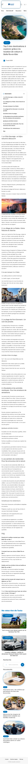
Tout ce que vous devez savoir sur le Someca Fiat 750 (14, 631)
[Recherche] (21, 4)
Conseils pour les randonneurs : (11, 128)
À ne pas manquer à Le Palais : (11, 106)
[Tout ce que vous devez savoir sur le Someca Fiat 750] (14, 621)
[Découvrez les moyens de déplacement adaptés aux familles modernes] (14, 703)
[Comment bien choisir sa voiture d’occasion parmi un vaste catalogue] (14, 727)
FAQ (4, 131)
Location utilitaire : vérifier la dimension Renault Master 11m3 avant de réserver (14, 654)
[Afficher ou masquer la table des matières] (18, 94)
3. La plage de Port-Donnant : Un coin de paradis (13, 109)
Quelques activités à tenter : (10, 121)
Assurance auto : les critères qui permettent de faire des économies (13, 691)
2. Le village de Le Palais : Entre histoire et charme (14, 102)
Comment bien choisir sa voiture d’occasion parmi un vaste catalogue (14, 740)
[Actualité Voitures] (11, 4)
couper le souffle (11, 76)
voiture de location (9, 148)
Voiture (6, 736)
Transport (8, 615)
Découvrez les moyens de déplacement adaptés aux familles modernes (11, 715)
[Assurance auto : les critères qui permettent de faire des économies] (14, 678)
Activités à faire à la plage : (10, 113)
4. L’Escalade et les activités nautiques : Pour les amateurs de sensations (13, 117)
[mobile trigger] (3, 4)
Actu (6, 42)
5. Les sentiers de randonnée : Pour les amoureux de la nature (13, 124)
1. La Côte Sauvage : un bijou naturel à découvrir (13, 97)
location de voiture (18, 68)
